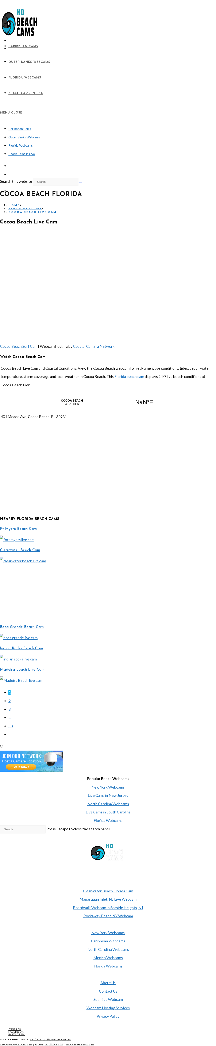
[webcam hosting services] (31, 770)
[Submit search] (80, 182)
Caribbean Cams (19, 129)
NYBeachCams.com (80, 1044)
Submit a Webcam (108, 999)
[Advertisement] (31, 591)
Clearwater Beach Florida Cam (108, 891)
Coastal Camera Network (94, 346)
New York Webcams (108, 787)
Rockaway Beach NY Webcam (108, 915)
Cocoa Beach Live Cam (32, 212)
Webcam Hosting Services (108, 1007)
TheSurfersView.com (16, 1044)
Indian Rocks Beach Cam (21, 648)
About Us (108, 982)
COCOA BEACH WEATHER (108, 402)
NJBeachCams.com (49, 1044)
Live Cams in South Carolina (108, 812)
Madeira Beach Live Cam (22, 670)
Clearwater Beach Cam (20, 550)
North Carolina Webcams (108, 803)
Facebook (16, 1032)
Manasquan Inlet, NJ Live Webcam (108, 899)
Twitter (14, 1029)
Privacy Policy (108, 1016)
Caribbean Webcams (108, 941)
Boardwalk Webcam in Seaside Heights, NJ (108, 907)
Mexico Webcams (108, 957)
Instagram (16, 1034)
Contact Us (108, 991)
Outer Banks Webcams (24, 137)
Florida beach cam (129, 376)
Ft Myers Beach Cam (18, 529)
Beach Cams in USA (21, 154)
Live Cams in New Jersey (108, 795)
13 (10, 726)
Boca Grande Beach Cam (22, 627)
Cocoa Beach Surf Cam (18, 346)
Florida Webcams (20, 145)
